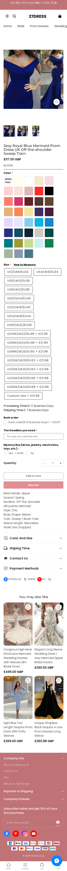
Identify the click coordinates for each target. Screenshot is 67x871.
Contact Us (11, 771)
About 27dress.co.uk (16, 765)
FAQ (6, 777)
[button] (7, 16)
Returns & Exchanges (17, 783)
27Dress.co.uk (37, 855)
